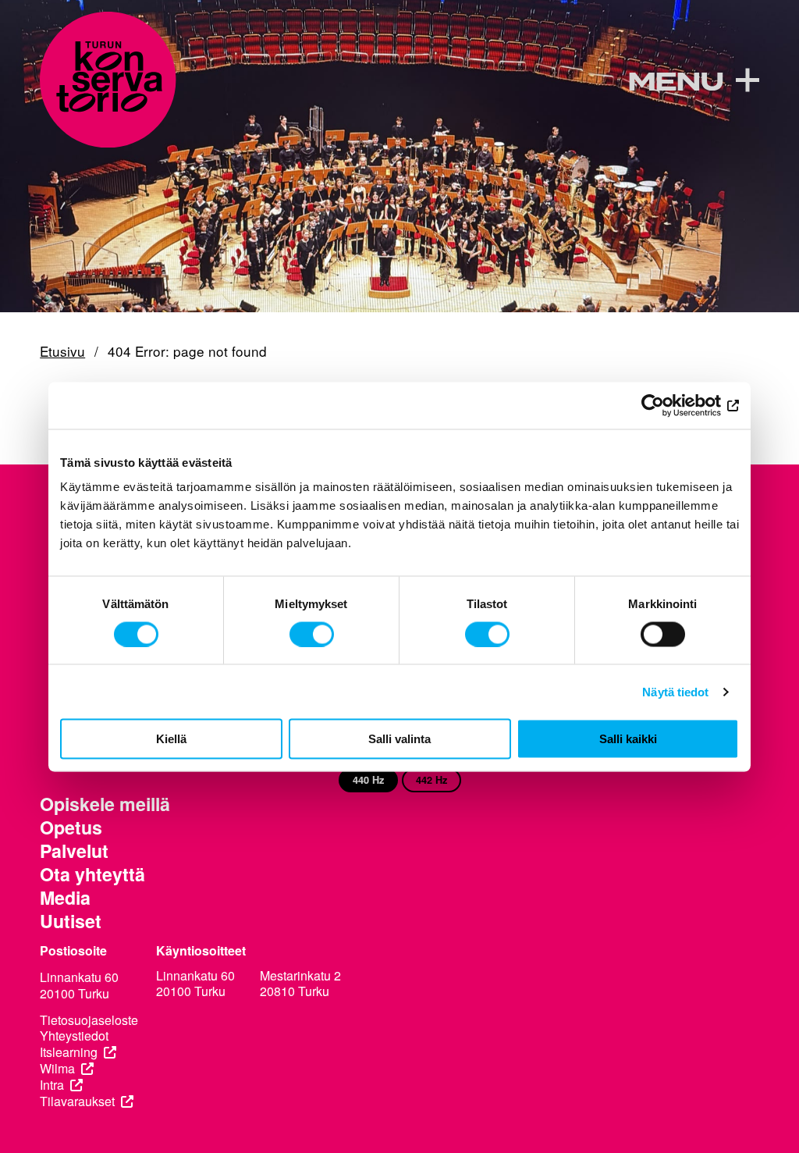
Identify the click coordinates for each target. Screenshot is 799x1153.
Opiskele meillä (105, 804)
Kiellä (171, 739)
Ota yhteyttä (92, 874)
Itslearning (69, 1052)
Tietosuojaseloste (89, 1020)
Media (65, 897)
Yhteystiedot (74, 1036)
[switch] (311, 633)
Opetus (71, 827)
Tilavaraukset (77, 1102)
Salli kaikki (628, 739)
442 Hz (431, 780)
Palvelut (74, 851)
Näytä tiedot (675, 691)
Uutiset (70, 921)
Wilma (57, 1069)
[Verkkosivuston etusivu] (108, 80)
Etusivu (62, 351)
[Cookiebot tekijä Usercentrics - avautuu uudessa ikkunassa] (670, 405)
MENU (675, 82)
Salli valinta (399, 739)
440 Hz (368, 780)
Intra (52, 1085)
